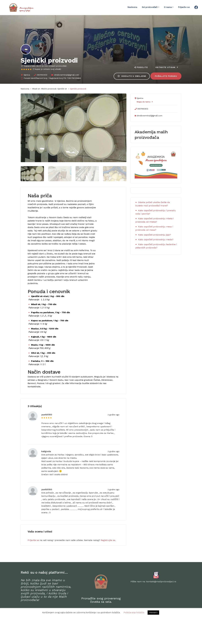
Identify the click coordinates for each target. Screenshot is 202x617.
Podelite (142, 67)
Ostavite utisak (165, 67)
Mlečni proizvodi (48, 89)
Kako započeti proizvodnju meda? (155, 239)
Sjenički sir (62, 89)
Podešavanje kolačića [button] (134, 612)
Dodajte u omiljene (133, 76)
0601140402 (42, 75)
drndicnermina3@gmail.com (66, 75)
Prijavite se (33, 540)
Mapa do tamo (143, 102)
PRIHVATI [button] (153, 613)
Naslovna (25, 89)
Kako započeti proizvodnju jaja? (154, 234)
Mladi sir (36, 89)
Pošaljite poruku (166, 76)
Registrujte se (108, 540)
